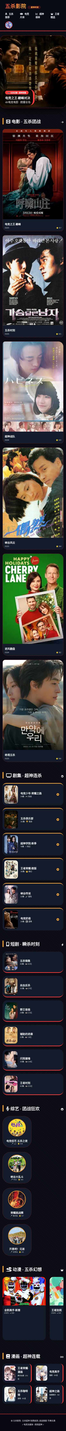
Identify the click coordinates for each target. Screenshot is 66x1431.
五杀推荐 (9, 16)
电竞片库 (24, 16)
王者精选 (55, 16)
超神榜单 (40, 16)
